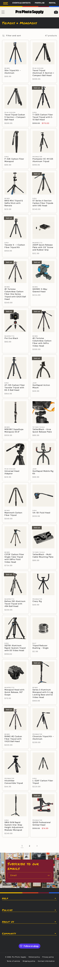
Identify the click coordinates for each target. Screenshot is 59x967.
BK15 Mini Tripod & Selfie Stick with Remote (14, 203)
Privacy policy (48, 957)
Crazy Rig (37, 601)
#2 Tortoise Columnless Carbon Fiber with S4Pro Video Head (42, 342)
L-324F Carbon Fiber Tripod (43, 781)
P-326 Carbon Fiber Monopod (14, 160)
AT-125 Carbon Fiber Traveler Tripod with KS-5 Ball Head (15, 387)
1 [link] (22, 846)
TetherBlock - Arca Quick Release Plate (42, 430)
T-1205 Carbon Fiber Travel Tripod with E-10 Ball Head (43, 117)
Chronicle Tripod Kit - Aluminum (43, 737)
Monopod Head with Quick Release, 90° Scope (14, 692)
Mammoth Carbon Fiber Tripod (13, 513)
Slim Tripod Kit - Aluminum (13, 71)
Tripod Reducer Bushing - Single (41, 646)
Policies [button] (7, 910)
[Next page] (37, 846)
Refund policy (34, 957)
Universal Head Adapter (12, 472)
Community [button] (9, 933)
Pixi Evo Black (11, 338)
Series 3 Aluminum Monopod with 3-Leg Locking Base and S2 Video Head (43, 693)
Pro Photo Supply (19, 957)
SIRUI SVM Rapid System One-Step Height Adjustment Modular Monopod (14, 826)
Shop (5, 3)
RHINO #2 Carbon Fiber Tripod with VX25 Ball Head (13, 739)
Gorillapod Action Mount (41, 386)
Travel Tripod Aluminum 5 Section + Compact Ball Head (43, 73)
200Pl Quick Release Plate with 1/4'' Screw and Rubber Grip (43, 247)
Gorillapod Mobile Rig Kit (43, 472)
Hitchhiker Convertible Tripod (14, 781)
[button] (3, 12)
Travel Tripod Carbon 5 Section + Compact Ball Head (15, 117)
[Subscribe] (48, 875)
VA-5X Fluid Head (41, 512)
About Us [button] (8, 921)
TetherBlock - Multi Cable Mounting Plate (43, 555)
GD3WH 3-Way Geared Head (40, 290)
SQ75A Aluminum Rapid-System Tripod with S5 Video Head (15, 648)
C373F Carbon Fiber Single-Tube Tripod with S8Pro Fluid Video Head (14, 558)
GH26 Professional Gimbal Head (41, 823)
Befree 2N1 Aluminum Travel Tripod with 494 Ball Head (15, 603)
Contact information (46, 961)
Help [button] (5, 898)
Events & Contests (21, 3)
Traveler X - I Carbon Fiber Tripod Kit (15, 246)
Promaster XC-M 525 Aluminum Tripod (43, 160)
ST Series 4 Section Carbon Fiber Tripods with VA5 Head (43, 203)
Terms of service (13, 961)
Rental (52, 3)
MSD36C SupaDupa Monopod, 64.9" (14, 430)
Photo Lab (39, 3)
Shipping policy (29, 961)
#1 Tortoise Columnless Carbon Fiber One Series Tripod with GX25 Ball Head (15, 294)
